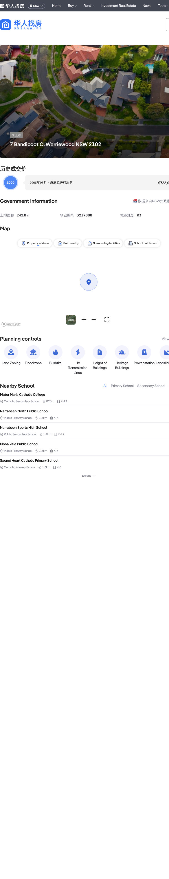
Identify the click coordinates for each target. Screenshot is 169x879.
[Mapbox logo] (11, 324)
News (147, 6)
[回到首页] (28, 24)
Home (56, 6)
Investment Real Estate (118, 6)
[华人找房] (12, 5)
